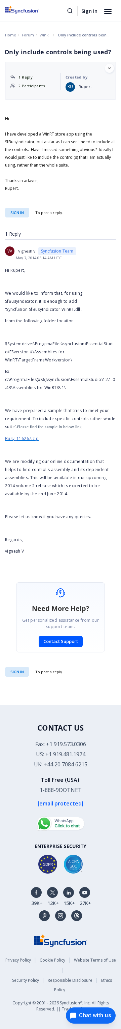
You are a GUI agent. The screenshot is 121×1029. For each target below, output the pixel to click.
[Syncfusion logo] (29, 9)
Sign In (89, 10)
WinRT (45, 34)
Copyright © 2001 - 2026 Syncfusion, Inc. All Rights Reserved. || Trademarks (60, 1006)
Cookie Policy (52, 960)
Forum (28, 34)
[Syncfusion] (60, 940)
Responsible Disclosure (70, 980)
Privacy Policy (18, 960)
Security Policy (25, 980)
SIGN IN (17, 671)
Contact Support (60, 641)
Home (10, 34)
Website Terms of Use (95, 960)
